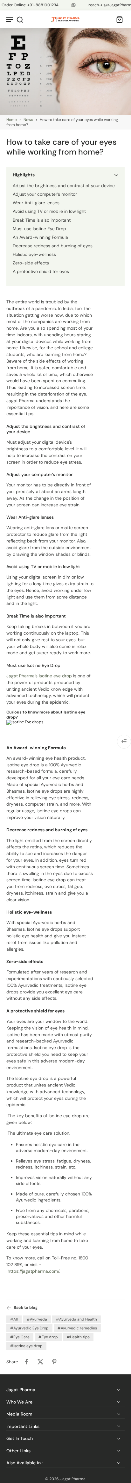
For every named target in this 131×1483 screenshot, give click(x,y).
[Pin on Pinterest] (54, 1362)
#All (14, 1319)
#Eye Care (20, 1337)
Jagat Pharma (73, 1478)
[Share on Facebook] (26, 1362)
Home (11, 119)
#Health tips (78, 1337)
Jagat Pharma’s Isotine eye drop (39, 676)
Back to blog (26, 1307)
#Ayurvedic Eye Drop (29, 1328)
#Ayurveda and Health (76, 1319)
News (28, 119)
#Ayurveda (37, 1319)
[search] (20, 19)
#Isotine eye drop (26, 1346)
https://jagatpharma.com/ (33, 1271)
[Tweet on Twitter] (40, 1362)
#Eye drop (48, 1337)
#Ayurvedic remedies (77, 1328)
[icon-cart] (118, 19)
